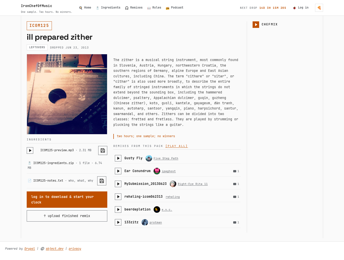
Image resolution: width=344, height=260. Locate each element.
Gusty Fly (133, 158)
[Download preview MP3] (102, 150)
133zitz (131, 222)
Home (85, 8)
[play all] (176, 146)
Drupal (29, 249)
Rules (154, 8)
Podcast (174, 8)
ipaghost (169, 171)
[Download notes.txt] (101, 180)
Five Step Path (166, 158)
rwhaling (173, 196)
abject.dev (54, 249)
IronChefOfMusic (36, 6)
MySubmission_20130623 (145, 184)
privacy (75, 249)
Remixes (134, 8)
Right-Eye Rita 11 (193, 184)
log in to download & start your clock (62, 199)
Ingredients (108, 8)
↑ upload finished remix (67, 216)
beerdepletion (137, 209)
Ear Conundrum (137, 171)
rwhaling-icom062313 (143, 196)
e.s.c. (167, 209)
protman (156, 222)
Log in (303, 8)
